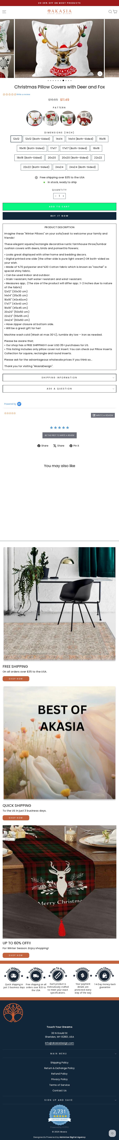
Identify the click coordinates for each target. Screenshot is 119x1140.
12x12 (16, 139)
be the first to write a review (59, 435)
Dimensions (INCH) (59, 132)
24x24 (59, 167)
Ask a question (59, 388)
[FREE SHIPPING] (59, 604)
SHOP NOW (16, 678)
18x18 (96, 148)
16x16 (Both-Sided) (31, 148)
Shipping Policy (59, 1062)
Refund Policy (59, 1073)
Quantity (59, 189)
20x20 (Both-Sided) (75, 157)
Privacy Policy (59, 1079)
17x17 (53, 148)
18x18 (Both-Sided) (29, 157)
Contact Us (59, 1090)
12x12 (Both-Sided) (37, 139)
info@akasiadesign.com (59, 1043)
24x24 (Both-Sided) (82, 167)
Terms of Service (59, 1085)
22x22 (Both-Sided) (36, 167)
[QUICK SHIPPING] (59, 743)
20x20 (52, 157)
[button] (103, 415)
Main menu (58, 1053)
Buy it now (60, 215)
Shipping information (59, 377)
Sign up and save (58, 1100)
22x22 (98, 157)
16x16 (102, 139)
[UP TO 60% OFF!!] (59, 882)
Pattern (59, 107)
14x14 (59, 139)
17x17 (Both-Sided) (74, 148)
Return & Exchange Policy (59, 1068)
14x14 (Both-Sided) (80, 139)
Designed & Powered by (59, 1137)
